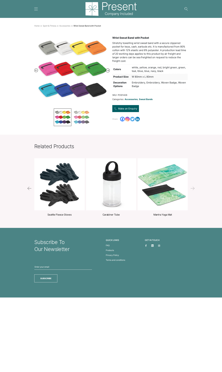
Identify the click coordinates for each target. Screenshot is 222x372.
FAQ (108, 245)
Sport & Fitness (49, 26)
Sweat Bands (146, 99)
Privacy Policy (112, 255)
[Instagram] (127, 119)
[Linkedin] (137, 119)
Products (110, 250)
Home (37, 26)
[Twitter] (132, 119)
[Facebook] (122, 119)
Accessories (64, 26)
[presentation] (29, 188)
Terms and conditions (115, 260)
